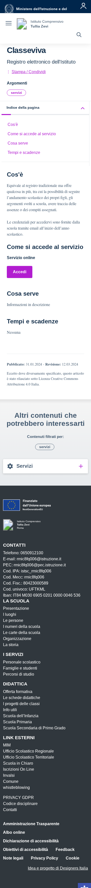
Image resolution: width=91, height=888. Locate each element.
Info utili (10, 710)
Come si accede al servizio (32, 134)
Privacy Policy (44, 858)
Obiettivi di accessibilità (25, 849)
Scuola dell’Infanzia (20, 716)
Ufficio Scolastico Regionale (28, 751)
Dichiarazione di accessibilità (31, 841)
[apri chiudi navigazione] (9, 24)
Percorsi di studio (18, 674)
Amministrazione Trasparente (31, 824)
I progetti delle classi (21, 704)
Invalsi (9, 775)
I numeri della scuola (21, 626)
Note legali (13, 858)
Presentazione (16, 608)
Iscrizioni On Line (18, 769)
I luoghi (9, 614)
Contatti (10, 810)
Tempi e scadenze (24, 152)
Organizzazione (17, 638)
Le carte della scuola (21, 632)
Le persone (13, 620)
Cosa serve (18, 143)
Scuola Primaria (17, 722)
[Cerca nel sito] (79, 35)
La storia (10, 645)
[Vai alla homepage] (22, 24)
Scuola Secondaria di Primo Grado (34, 728)
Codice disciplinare (20, 803)
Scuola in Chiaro (18, 763)
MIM (7, 745)
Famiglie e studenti (20, 668)
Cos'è (13, 124)
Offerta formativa (17, 691)
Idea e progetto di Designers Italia (58, 868)
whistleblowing (16, 787)
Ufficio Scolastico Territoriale (28, 757)
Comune (10, 781)
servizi (16, 93)
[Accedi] (83, 6)
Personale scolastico (21, 662)
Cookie (72, 858)
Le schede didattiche (21, 698)
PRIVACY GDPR (18, 797)
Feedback (65, 849)
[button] (45, 108)
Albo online (14, 832)
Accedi (19, 272)
